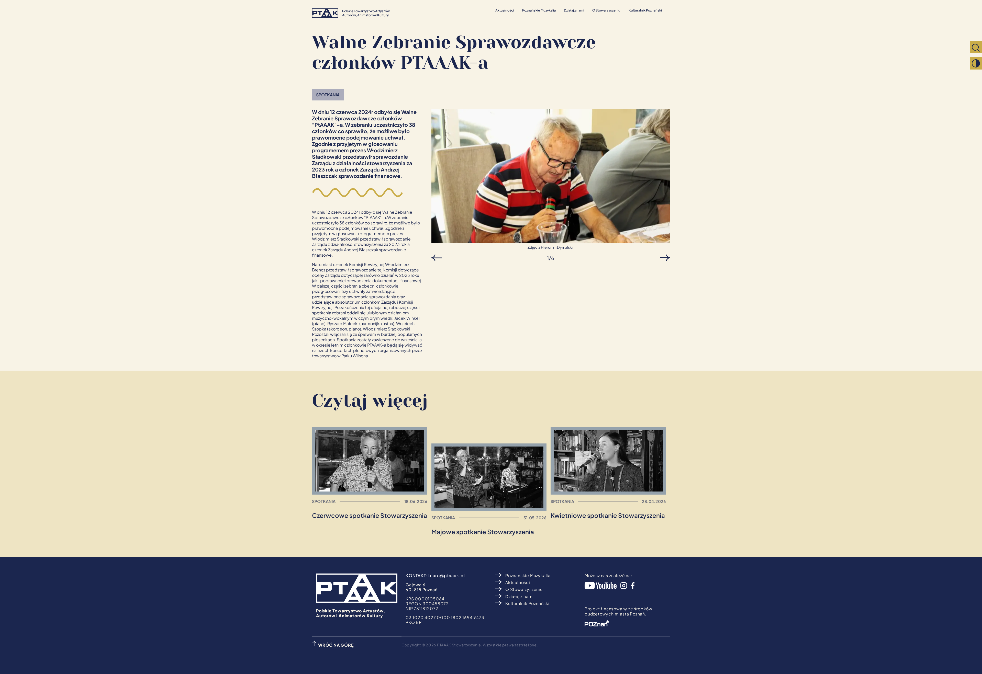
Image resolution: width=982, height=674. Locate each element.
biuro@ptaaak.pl (446, 575)
